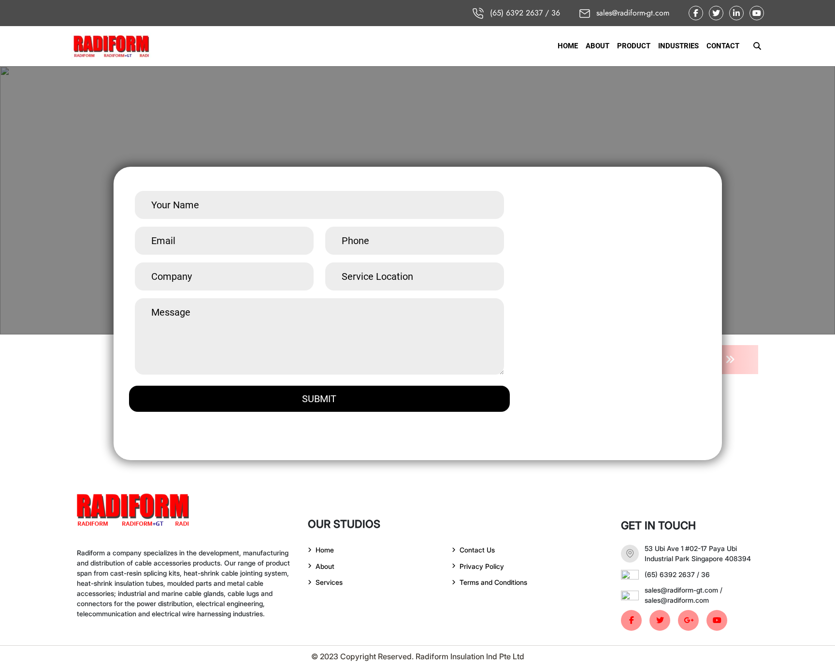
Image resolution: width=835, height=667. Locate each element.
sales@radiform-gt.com (631, 12)
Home (325, 550)
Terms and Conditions (493, 582)
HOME (568, 46)
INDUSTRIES (678, 46)
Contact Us (477, 550)
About (325, 566)
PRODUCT (633, 46)
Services (329, 582)
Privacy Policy (482, 566)
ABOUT (597, 46)
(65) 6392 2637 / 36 (524, 12)
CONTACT (722, 46)
